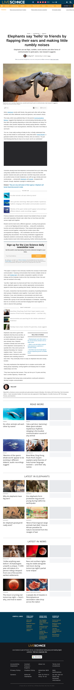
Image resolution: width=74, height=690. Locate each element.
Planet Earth (36, 6)
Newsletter (44, 107)
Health (22, 6)
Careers (13, 674)
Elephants (44, 33)
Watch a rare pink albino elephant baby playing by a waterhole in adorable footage (37, 346)
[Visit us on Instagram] (38, 2)
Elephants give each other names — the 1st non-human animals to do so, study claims (37, 341)
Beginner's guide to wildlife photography (56, 625)
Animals (7, 6)
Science (29, 6)
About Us (41, 664)
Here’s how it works (54, 59)
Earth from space (30, 623)
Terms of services (22, 259)
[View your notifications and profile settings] (66, 2)
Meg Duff (31, 56)
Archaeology (15, 6)
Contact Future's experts (27, 666)
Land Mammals (36, 33)
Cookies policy (29, 670)
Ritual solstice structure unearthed (39, 9)
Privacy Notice (8, 261)
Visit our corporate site (40, 652)
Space (43, 6)
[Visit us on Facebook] (33, 2)
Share (7, 107)
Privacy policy (15, 670)
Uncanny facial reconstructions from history (43, 637)
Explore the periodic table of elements (43, 633)
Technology (51, 6)
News (49, 56)
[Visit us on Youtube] (40, 2)
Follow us (36, 107)
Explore (58, 6)
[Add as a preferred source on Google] (37, 656)
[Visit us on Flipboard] (43, 2)
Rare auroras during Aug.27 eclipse (18, 9)
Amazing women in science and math (43, 628)
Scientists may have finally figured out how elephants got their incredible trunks (37, 351)
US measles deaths (56, 9)
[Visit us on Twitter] (35, 2)
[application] (25, 153)
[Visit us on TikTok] (45, 2)
